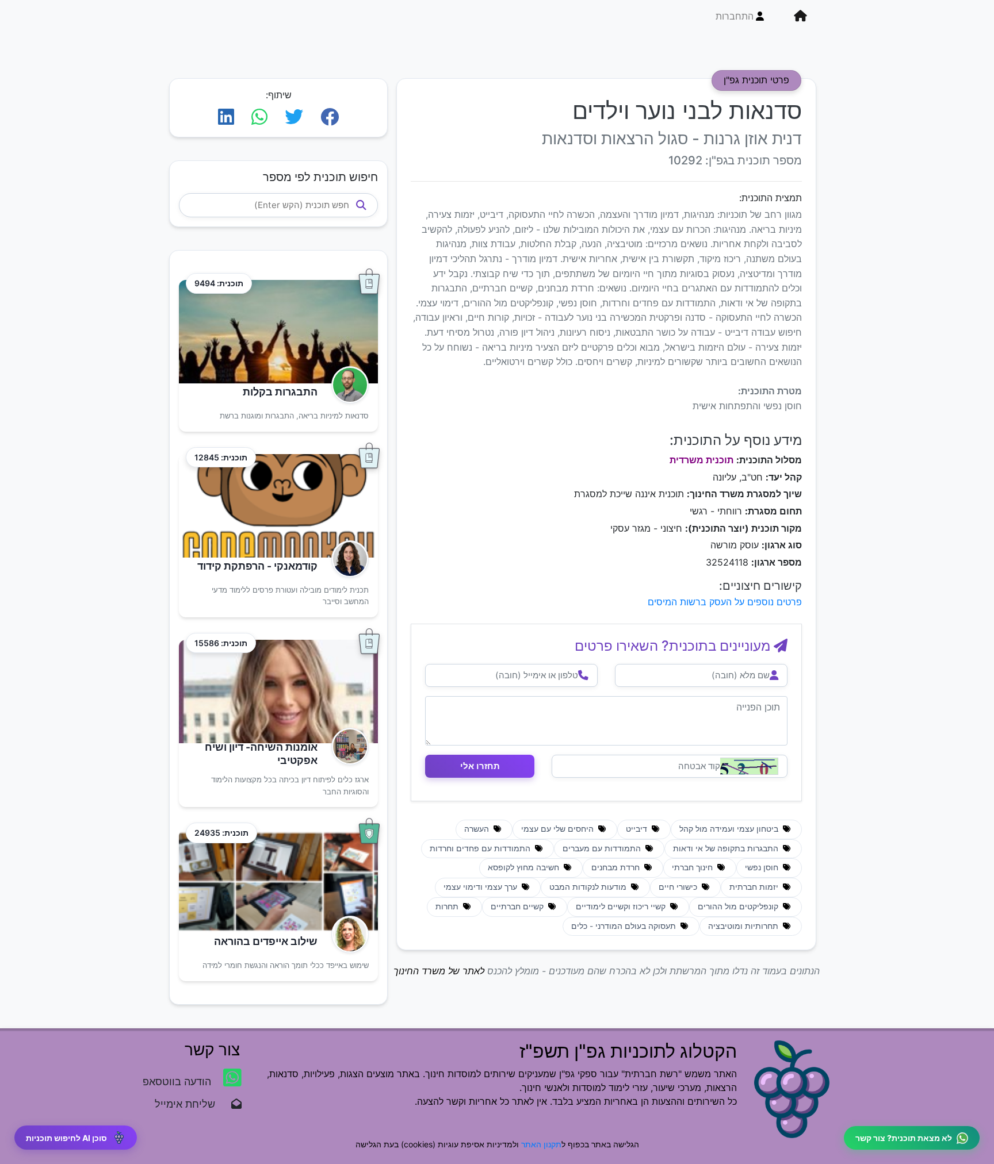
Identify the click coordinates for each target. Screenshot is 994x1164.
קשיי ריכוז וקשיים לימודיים (622, 906)
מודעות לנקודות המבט (589, 887)
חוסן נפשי (763, 867)
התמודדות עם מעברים (603, 848)
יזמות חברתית (755, 887)
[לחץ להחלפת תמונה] (749, 766)
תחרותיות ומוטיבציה (744, 926)
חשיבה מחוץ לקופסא (524, 867)
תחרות (448, 906)
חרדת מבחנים (616, 867)
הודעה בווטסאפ (178, 1081)
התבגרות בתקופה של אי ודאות (727, 848)
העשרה (477, 828)
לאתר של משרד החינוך (438, 971)
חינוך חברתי (693, 867)
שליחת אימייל (191, 1104)
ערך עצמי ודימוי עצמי (481, 887)
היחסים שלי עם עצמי (558, 828)
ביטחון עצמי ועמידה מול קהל (730, 828)
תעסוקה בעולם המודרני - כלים (624, 926)
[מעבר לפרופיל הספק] (346, 385)
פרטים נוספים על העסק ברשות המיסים (725, 602)
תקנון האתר (541, 1144)
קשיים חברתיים (518, 906)
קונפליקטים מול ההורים (739, 906)
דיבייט (637, 828)
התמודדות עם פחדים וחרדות (481, 848)
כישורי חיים (679, 887)
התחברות (735, 16)
